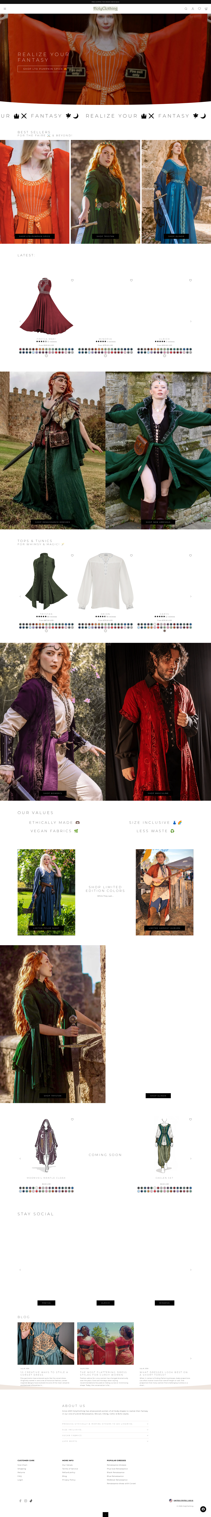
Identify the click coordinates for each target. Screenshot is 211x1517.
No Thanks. (89, 777)
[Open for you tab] (203, 1509)
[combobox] (65, 764)
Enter (114, 764)
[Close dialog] (151, 731)
